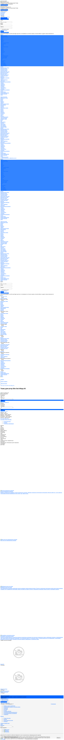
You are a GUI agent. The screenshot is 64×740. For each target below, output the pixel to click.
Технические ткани (4, 55)
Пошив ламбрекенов (4, 92)
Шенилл (2, 45)
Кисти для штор (3, 73)
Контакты (2, 15)
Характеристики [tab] (7, 421)
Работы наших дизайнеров (9, 705)
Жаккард (2, 40)
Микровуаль (2, 60)
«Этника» (2, 88)
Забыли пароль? (3, 30)
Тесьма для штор (4, 75)
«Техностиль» (3, 87)
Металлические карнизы (5, 81)
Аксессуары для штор (4, 133)
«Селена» (2, 86)
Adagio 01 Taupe (3, 688)
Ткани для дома (3, 56)
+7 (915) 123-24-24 (4, 158)
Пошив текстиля (3, 93)
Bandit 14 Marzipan (4, 692)
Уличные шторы (3, 70)
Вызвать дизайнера (5, 19)
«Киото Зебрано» (4, 79)
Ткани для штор (3, 96)
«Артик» (2, 82)
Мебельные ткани (4, 36)
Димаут (2, 49)
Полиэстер (2, 51)
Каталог (2, 716)
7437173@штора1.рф (4, 17)
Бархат (1, 37)
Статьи (5, 710)
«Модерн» (2, 80)
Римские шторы (3, 68)
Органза (2, 61)
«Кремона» (2, 84)
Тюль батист (3, 63)
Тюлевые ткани (3, 57)
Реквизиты (6, 714)
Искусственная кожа (4, 42)
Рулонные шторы (4, 69)
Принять (58, 737)
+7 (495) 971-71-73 (12, 158)
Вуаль (1, 58)
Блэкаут (2, 48)
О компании (2, 12)
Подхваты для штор (4, 74)
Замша (1, 41)
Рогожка (2, 44)
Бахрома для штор (4, 72)
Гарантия (6, 708)
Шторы (1, 127)
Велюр (1, 39)
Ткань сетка (2, 62)
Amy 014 (2, 664)
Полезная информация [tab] (9, 423)
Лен (1, 59)
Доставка (2, 14)
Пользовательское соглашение (10, 713)
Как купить (2, 13)
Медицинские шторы (4, 67)
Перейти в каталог (4, 5)
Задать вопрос (3, 697)
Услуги (1, 152)
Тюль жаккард (3, 64)
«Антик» (2, 78)
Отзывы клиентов (7, 711)
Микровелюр (3, 43)
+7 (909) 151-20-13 (4, 157)
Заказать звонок (4, 18)
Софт (1, 53)
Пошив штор (3, 91)
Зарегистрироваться (4, 32)
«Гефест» (2, 83)
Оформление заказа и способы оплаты (12, 706)
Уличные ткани (3, 65)
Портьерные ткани (4, 46)
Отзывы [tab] (5, 422)
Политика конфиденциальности (10, 712)
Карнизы (2, 138)
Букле (1, 38)
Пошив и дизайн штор (4, 723)
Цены (1, 156)
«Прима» (2, 85)
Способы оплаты (3, 419)
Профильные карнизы (5, 89)
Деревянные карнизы (4, 77)
